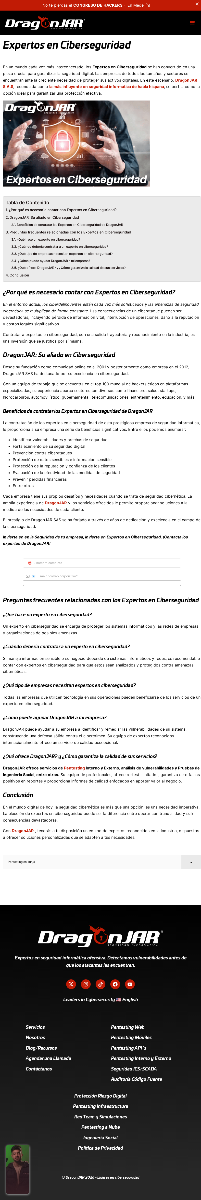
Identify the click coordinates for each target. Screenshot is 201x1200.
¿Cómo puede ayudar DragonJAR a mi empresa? (54, 261)
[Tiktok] (100, 984)
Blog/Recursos (41, 1048)
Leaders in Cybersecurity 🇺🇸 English (100, 1000)
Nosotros (35, 1038)
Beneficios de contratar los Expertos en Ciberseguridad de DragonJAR (70, 225)
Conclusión (19, 275)
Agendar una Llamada (48, 1058)
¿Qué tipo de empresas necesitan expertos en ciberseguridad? (65, 254)
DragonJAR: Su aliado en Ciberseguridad (44, 217)
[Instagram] (86, 984)
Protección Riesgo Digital (100, 1096)
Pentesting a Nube (100, 1127)
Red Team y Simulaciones (100, 1117)
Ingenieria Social (100, 1138)
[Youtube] (130, 984)
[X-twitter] (71, 984)
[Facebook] (115, 984)
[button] (192, 23)
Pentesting (74, 768)
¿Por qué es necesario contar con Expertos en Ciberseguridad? (63, 210)
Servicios (35, 1027)
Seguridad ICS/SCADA (134, 1069)
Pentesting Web (128, 1027)
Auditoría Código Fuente (136, 1079)
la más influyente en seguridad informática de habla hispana (106, 86)
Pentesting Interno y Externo (141, 1058)
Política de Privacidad (100, 1148)
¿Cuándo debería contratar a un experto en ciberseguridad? (63, 246)
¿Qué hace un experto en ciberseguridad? (48, 239)
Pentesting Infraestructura (100, 1106)
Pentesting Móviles (131, 1038)
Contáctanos (39, 1069)
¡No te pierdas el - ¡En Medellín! (95, 5)
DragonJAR (56, 502)
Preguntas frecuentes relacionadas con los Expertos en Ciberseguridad (70, 232)
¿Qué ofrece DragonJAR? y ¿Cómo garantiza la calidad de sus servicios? (72, 268)
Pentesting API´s (128, 1048)
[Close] (197, 4)
